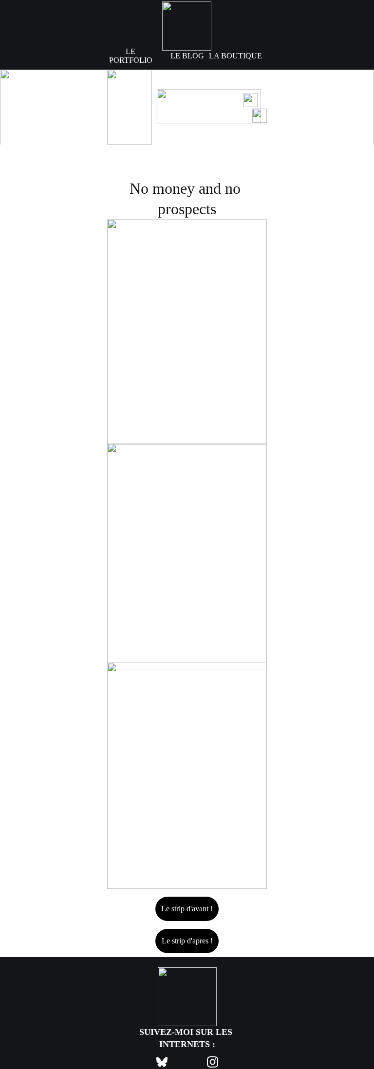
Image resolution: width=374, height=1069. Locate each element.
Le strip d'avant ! (187, 908)
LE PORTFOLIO (130, 55)
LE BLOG (187, 56)
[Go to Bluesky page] (166, 1062)
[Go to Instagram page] (212, 1062)
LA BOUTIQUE (235, 56)
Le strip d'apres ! (187, 941)
